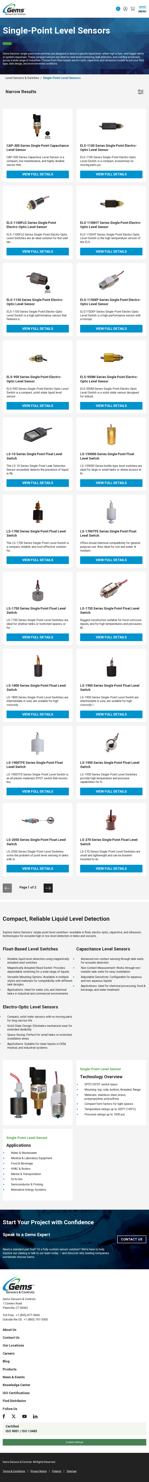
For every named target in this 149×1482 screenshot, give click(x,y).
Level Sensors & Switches (22, 78)
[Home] (18, 1285)
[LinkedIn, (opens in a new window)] (35, 1416)
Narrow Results (20, 91)
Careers (9, 1353)
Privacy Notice (39, 1471)
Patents (56, 1471)
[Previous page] (7, 888)
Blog (6, 1361)
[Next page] (48, 888)
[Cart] (132, 9)
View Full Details (37, 174)
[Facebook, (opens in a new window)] (4, 1416)
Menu (142, 11)
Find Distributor (14, 1401)
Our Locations (13, 1345)
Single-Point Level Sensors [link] (62, 78)
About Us (9, 1330)
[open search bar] (118, 9)
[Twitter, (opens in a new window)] (13, 1416)
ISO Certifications (16, 1393)
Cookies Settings (74, 1442)
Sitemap (71, 1471)
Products (10, 1369)
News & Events (14, 1377)
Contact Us (131, 1239)
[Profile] (125, 9)
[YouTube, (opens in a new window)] (24, 1416)
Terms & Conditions (14, 1471)
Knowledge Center (16, 1385)
